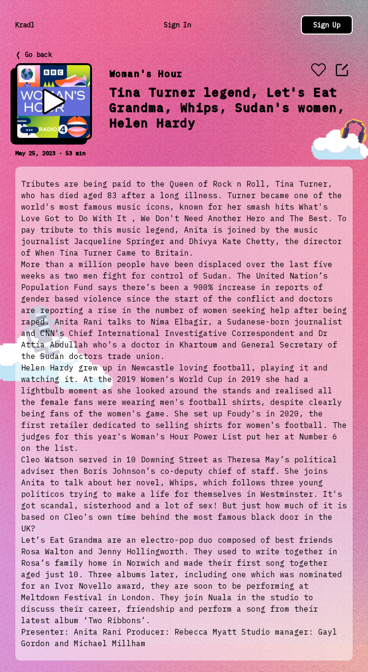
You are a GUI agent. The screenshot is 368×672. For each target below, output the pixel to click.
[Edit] (342, 70)
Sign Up (326, 25)
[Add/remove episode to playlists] (318, 70)
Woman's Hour (146, 73)
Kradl (24, 25)
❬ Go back (33, 54)
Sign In (177, 25)
